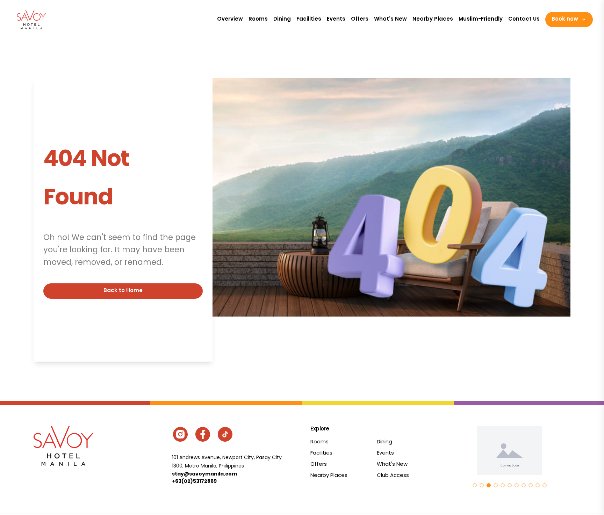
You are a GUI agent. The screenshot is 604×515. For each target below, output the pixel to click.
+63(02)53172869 (194, 481)
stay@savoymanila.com (204, 474)
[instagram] (180, 434)
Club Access (393, 475)
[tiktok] (225, 434)
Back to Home (123, 290)
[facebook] (202, 434)
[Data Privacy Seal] (509, 450)
